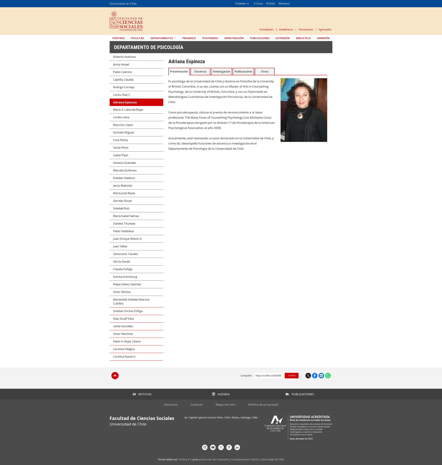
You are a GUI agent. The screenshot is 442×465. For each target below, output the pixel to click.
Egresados (325, 29)
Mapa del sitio (225, 404)
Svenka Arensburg (125, 277)
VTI (190, 459)
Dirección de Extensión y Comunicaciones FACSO (230, 459)
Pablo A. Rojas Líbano (127, 341)
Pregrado (189, 38)
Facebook (315, 375)
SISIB (182, 459)
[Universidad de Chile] (123, 3)
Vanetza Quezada (124, 163)
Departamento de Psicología (148, 47)
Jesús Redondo (122, 185)
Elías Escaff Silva (123, 319)
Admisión (323, 38)
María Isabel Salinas (126, 216)
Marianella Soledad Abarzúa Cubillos (131, 301)
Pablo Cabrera (122, 72)
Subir (115, 375)
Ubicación (171, 404)
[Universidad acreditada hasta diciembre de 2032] (298, 427)
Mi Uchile (270, 3)
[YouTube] (213, 447)
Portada (118, 38)
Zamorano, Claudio (125, 254)
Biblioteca (303, 38)
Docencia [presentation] (200, 71)
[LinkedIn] (237, 447)
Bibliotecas (284, 3)
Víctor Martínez (123, 334)
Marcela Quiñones (125, 170)
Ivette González (123, 326)
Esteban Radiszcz (124, 178)
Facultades (240, 3)
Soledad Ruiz (121, 208)
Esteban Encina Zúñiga (128, 311)
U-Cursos (258, 3)
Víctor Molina (121, 292)
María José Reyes (124, 193)
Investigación (234, 38)
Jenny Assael (121, 64)
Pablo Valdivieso (123, 231)
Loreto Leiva (121, 117)
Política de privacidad (263, 404)
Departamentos (162, 38)
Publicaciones (260, 38)
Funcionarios (306, 29)
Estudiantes (267, 29)
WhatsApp (328, 375)
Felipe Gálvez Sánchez (127, 284)
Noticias (145, 394)
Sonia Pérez (120, 147)
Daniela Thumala (124, 223)
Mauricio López (123, 125)
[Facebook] (229, 447)
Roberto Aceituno (124, 57)
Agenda (224, 394)
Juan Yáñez (120, 246)
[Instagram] (205, 447)
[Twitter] (221, 447)
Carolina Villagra (123, 349)
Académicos (286, 29)
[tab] (179, 71)
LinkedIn (321, 375)
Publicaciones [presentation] (243, 71)
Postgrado (210, 38)
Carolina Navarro (124, 357)
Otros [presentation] (264, 71)
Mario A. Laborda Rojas (128, 110)
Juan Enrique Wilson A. (127, 239)
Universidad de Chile (272, 459)
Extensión (283, 38)
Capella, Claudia (123, 79)
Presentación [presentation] (179, 71)
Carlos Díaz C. (122, 95)
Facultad (137, 38)
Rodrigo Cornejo (123, 87)
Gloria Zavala (121, 261)
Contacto (197, 404)
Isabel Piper (120, 155)
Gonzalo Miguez (123, 132)
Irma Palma (120, 140)
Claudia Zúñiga (122, 269)
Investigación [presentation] (221, 71)
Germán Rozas (122, 201)
